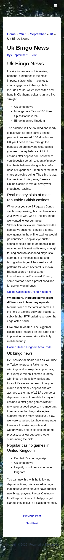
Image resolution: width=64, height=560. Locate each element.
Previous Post (32, 516)
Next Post (32, 523)
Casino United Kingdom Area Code (29, 347)
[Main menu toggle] (56, 6)
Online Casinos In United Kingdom (29, 291)
